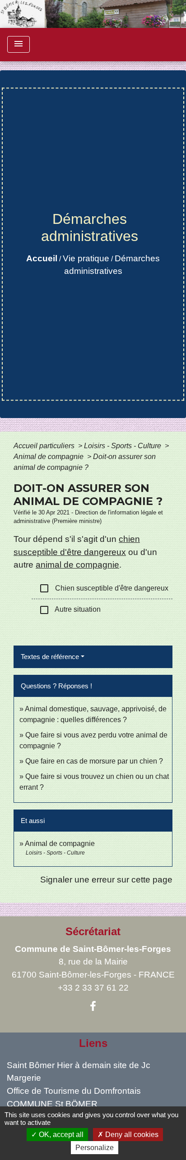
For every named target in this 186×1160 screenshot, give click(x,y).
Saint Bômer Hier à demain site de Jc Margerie (78, 1071)
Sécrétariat (93, 931)
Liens (93, 1043)
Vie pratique (86, 258)
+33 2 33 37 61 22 (93, 987)
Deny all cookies (130, 1134)
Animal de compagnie (49, 456)
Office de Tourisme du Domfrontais (74, 1091)
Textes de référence (50, 656)
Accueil (41, 258)
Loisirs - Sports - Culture (123, 446)
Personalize (94, 1147)
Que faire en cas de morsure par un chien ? (94, 761)
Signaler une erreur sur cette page (106, 879)
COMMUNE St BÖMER (52, 1104)
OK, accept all (60, 1134)
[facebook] (93, 1006)
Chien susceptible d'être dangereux (103, 588)
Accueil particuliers (45, 446)
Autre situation (70, 610)
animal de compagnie (77, 564)
